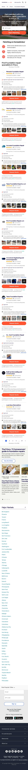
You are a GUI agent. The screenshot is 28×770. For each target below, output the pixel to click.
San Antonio (5, 662)
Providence (5, 640)
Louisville (4, 571)
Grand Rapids (6, 584)
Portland (4, 629)
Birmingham (5, 512)
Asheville (4, 605)
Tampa (4, 560)
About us (4, 743)
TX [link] (7, 6)
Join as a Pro (17, 2)
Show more (23, 89)
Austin (4, 648)
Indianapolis (5, 568)
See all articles (8, 461)
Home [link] (3, 6)
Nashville (4, 646)
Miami (3, 554)
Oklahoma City (6, 627)
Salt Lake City (6, 664)
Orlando (4, 557)
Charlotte (5, 608)
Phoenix (4, 514)
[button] (4, 93)
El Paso (4, 654)
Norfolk (4, 667)
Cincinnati (5, 619)
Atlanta (4, 562)
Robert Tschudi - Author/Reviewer (10, 476)
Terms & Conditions (23, 759)
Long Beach (5, 522)
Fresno (4, 520)
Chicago (4, 565)
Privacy (5, 757)
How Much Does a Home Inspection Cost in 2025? (10, 482)
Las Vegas (5, 597)
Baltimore (5, 576)
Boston (4, 579)
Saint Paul (5, 589)
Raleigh (4, 613)
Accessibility (21, 757)
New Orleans (6, 573)
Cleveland (5, 621)
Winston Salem (6, 616)
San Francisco (6, 536)
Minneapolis (5, 587)
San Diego (5, 533)
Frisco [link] (11, 6)
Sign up (14, 704)
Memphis (4, 643)
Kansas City (5, 592)
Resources (5, 738)
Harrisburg (5, 632)
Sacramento (5, 530)
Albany (4, 600)
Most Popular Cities (7, 687)
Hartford (4, 544)
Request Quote (14, 98)
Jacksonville (5, 552)
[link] (14, 74)
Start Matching (14, 33)
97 (22, 440)
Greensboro (5, 611)
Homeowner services (8, 729)
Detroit (4, 581)
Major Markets (8, 507)
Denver (4, 541)
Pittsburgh (5, 638)
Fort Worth (5, 656)
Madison (4, 678)
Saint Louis (5, 595)
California (10, 757)
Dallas (3, 651)
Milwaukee (5, 680)
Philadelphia (5, 635)
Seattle (4, 675)
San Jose (4, 538)
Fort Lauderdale (7, 549)
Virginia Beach (6, 672)
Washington (5, 546)
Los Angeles (5, 525)
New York (5, 603)
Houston (4, 659)
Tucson (4, 517)
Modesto (4, 528)
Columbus (5, 624)
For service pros (7, 734)
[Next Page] (25, 441)
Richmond (5, 670)
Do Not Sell (15, 757)
